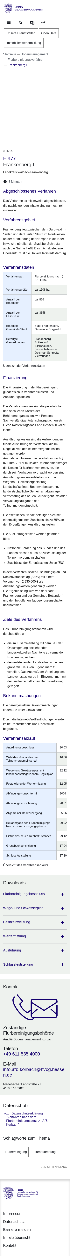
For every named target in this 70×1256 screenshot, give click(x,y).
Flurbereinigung (16, 1152)
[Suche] (20, 22)
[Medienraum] (32, 22)
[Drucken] (58, 181)
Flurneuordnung (44, 1152)
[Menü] (9, 22)
